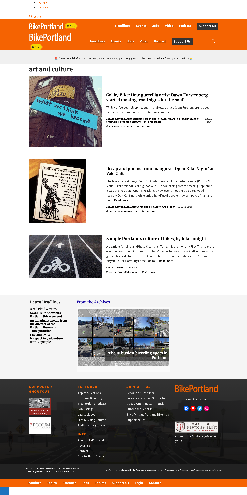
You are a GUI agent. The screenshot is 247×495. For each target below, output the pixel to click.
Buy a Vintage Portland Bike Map (147, 414)
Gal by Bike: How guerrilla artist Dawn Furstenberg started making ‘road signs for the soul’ (157, 97)
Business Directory (90, 398)
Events (141, 25)
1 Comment (150, 272)
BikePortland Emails (91, 456)
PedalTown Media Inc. (140, 470)
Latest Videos (86, 414)
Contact (45, 7)
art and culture (114, 119)
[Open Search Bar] (35, 16)
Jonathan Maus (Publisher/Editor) (123, 211)
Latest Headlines (45, 302)
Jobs (155, 25)
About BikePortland (91, 440)
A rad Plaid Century (43, 309)
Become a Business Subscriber (146, 398)
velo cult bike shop (165, 207)
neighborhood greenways (127, 122)
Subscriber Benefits (139, 409)
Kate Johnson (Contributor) (121, 126)
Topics (52, 483)
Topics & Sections (89, 393)
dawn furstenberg (134, 119)
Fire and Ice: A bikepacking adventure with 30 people (46, 338)
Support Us (207, 26)
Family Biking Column (92, 420)
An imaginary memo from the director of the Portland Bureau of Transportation (48, 326)
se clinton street (151, 122)
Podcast (185, 25)
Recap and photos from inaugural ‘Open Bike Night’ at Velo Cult (160, 171)
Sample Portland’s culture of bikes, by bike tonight (156, 238)
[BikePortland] (50, 38)
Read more (121, 200)
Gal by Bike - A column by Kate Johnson (164, 119)
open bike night (146, 207)
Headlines (122, 25)
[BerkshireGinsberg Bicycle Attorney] (40, 414)
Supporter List (135, 420)
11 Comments (146, 126)
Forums (100, 483)
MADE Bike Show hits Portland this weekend (46, 314)
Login (44, 2)
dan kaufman (130, 207)
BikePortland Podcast (92, 404)
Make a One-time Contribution (146, 404)
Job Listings (85, 409)
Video (169, 25)
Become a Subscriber (140, 393)
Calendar (69, 483)
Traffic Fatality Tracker (92, 425)
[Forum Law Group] (40, 433)
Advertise (84, 446)
